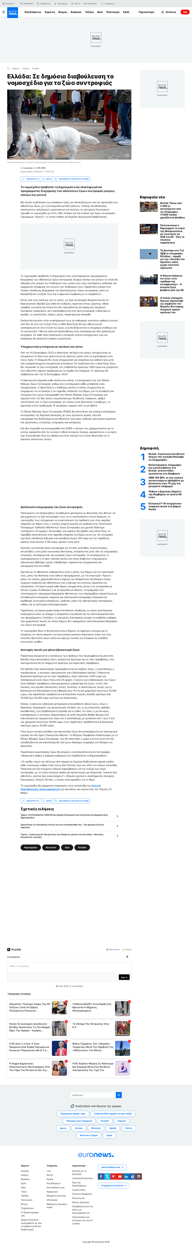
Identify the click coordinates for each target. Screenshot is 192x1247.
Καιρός (50, 1179)
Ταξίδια (89, 12)
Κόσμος (62, 12)
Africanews (52, 1200)
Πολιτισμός (113, 12)
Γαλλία (128, 1128)
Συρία (109, 1135)
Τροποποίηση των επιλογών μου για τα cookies (82, 1220)
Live (185, 12)
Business (76, 12)
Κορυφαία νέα (152, 197)
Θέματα (25, 1165)
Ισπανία (122, 1121)
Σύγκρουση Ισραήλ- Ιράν (73, 1113)
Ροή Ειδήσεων (33, 12)
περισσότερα (78, 1165)
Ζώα (67, 847)
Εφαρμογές (52, 1191)
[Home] (8, 68)
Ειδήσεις (15, 68)
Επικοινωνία (78, 1198)
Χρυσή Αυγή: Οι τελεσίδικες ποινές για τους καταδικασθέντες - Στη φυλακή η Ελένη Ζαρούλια (62, 826)
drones (78, 1128)
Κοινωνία (51, 847)
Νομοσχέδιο (30, 847)
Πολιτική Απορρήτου (82, 1194)
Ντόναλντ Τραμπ (89, 1135)
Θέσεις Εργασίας (80, 1202)
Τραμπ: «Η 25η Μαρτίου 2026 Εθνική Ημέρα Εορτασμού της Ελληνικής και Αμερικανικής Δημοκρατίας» (64, 816)
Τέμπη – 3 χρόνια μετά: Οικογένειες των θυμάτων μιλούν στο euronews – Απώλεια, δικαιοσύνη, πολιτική (62, 835)
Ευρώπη (50, 12)
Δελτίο (50, 1175)
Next (100, 12)
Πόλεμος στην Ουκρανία (79, 1121)
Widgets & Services (56, 1196)
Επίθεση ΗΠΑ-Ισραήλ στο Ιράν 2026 (113, 1113)
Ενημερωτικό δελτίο (112, 1185)
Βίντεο (24, 1204)
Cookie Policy (78, 1190)
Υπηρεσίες (52, 1165)
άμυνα (63, 1128)
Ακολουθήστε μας (56, 1187)
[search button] (102, 3)
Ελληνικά (9, 3)
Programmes (27, 1208)
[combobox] (117, 3)
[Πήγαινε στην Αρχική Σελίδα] (12, 12)
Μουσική (95, 1128)
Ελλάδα (35, 68)
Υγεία (24, 1191)
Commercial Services (82, 1178)
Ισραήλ (112, 1128)
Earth (126, 12)
